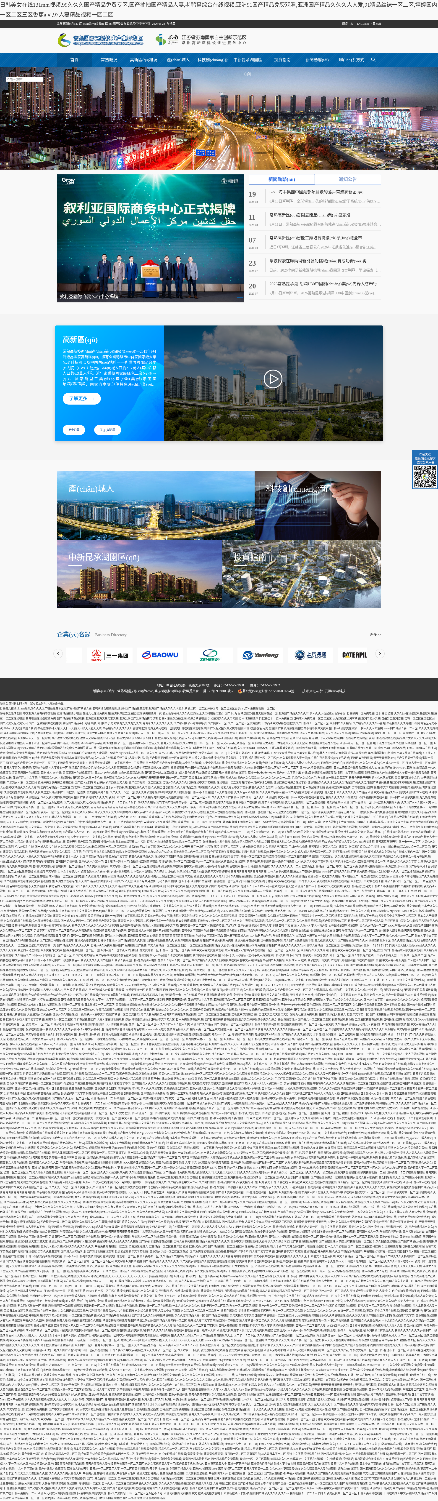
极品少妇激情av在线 (91, 906)
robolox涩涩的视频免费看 (274, 1069)
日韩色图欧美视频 (232, 1310)
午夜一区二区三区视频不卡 (48, 1083)
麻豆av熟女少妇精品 (24, 1281)
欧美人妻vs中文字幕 (291, 980)
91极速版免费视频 (28, 1246)
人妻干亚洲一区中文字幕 (41, 743)
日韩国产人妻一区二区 (305, 1217)
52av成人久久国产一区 (421, 960)
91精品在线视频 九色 (27, 841)
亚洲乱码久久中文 (139, 787)
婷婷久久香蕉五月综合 (120, 733)
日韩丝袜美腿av (376, 822)
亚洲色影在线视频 (253, 881)
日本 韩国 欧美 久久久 (388, 713)
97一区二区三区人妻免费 (319, 1024)
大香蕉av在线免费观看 (288, 787)
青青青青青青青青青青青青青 (108, 807)
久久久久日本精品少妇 (194, 748)
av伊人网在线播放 (241, 1167)
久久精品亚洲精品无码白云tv (123, 901)
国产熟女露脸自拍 (301, 930)
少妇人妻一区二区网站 (374, 935)
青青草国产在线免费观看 (78, 772)
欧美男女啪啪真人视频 (278, 1133)
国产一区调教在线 (218, 1281)
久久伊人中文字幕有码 (314, 861)
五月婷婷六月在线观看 (102, 817)
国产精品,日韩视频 (68, 743)
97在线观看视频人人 (234, 767)
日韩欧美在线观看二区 (212, 1177)
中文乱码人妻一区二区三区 (33, 807)
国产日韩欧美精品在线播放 (220, 1019)
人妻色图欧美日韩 (46, 733)
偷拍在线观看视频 (304, 1281)
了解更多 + (81, 398)
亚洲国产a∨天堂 (122, 881)
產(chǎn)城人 (178, 60)
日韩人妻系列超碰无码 (172, 718)
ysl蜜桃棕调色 (280, 896)
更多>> (375, 635)
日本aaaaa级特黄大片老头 (130, 841)
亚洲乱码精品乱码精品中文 (256, 817)
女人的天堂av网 (262, 1167)
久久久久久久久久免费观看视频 (218, 915)
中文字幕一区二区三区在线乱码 (146, 999)
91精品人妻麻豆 (121, 960)
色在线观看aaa (238, 866)
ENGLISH (362, 23)
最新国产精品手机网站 (76, 723)
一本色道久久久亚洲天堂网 (291, 743)
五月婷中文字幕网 (353, 817)
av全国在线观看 (191, 763)
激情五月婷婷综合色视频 (84, 767)
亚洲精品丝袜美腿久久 (380, 1330)
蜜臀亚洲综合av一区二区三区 (49, 1009)
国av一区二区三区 (177, 777)
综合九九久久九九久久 (127, 723)
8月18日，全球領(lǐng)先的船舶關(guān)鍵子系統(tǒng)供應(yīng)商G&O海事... (325, 201)
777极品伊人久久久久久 (273, 1187)
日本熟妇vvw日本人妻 (373, 1093)
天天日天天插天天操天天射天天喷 (81, 728)
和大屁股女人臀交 (67, 1054)
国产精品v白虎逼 (83, 1147)
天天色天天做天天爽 (123, 1217)
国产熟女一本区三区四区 (268, 1301)
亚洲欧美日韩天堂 (322, 792)
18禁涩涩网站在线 (57, 748)
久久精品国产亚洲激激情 (98, 1078)
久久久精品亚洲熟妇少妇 (290, 1138)
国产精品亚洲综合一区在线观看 (168, 758)
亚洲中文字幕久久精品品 (86, 911)
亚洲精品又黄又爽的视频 (143, 935)
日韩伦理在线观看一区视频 (261, 1192)
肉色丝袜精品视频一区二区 (355, 1241)
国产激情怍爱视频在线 (65, 738)
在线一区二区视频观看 (351, 1310)
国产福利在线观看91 (268, 970)
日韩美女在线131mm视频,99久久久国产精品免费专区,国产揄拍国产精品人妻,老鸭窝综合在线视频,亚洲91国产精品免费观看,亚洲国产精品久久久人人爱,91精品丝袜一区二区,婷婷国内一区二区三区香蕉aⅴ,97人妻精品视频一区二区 (137, 708)
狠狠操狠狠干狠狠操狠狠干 (310, 1222)
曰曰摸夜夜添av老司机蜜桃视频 (375, 812)
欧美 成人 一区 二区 (38, 1024)
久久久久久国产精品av (225, 797)
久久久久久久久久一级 (331, 1123)
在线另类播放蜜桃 (171, 797)
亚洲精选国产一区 (362, 980)
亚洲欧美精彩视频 (105, 1044)
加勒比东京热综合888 (245, 1014)
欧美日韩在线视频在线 (382, 738)
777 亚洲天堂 (221, 1167)
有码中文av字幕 (142, 1266)
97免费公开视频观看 (177, 792)
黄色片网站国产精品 (19, 1083)
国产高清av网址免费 (359, 1143)
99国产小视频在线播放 (310, 1246)
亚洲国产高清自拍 (202, 881)
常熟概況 (109, 60)
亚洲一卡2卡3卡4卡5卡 (261, 772)
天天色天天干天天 (360, 777)
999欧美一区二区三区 (188, 841)
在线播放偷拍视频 (291, 1024)
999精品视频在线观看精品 (213, 1162)
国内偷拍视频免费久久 (160, 940)
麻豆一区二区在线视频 (296, 1271)
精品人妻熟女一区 (148, 1256)
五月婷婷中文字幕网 (177, 1212)
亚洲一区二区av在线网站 (30, 1088)
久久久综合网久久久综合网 (111, 1059)
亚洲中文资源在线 (145, 1231)
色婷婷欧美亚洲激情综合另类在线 (295, 1078)
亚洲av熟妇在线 (383, 1118)
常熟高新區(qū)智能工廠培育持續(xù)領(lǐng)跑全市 (315, 238)
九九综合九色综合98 (160, 851)
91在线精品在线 (421, 1271)
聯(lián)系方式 (351, 60)
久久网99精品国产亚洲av (282, 915)
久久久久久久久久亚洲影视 (236, 1073)
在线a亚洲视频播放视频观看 (319, 772)
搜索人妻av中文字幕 (233, 787)
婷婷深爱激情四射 (11, 713)
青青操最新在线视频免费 (336, 1217)
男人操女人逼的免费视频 (204, 758)
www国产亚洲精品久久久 (292, 1073)
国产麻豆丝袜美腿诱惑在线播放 (138, 1073)
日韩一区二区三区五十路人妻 (365, 920)
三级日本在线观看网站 (202, 777)
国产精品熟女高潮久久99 (133, 896)
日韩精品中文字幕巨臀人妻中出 (278, 1098)
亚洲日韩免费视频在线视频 (341, 827)
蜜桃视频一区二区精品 (25, 812)
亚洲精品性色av (356, 1133)
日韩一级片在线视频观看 (115, 1236)
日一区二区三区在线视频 (110, 1291)
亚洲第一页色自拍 (331, 763)
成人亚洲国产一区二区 (200, 965)
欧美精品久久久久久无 (293, 1256)
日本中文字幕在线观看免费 (350, 906)
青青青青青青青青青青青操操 (176, 935)
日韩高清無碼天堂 (387, 841)
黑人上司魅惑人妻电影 (333, 753)
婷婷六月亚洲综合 (412, 837)
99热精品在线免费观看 (223, 807)
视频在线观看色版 (343, 1019)
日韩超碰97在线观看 (12, 1029)
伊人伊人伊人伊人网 (138, 738)
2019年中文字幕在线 (93, 743)
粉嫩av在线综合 (101, 1093)
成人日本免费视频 (57, 1088)
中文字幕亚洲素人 (23, 960)
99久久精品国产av (62, 1177)
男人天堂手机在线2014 (277, 1123)
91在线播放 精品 (45, 906)
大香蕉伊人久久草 (106, 896)
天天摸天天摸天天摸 (120, 1231)
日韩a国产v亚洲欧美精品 (403, 797)
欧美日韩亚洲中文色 (407, 777)
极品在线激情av (35, 1029)
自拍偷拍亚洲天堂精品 (144, 861)
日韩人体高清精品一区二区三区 (71, 1152)
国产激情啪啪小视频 (366, 1103)
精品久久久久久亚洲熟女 (341, 797)
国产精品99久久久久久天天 (173, 846)
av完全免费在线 (282, 812)
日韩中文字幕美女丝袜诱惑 (120, 1054)
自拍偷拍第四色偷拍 (183, 1197)
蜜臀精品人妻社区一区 (49, 1118)
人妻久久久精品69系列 (39, 856)
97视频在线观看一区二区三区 (281, 891)
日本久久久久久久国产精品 (350, 792)
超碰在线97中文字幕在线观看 (189, 1286)
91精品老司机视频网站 (64, 1024)
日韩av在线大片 (373, 832)
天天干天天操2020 (384, 758)
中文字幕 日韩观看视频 (145, 1103)
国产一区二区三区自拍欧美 (214, 1014)
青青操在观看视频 (185, 975)
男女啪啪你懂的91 (295, 1083)
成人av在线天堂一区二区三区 (306, 1128)
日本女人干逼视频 (116, 787)
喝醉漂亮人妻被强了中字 (115, 1083)
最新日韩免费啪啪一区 (145, 950)
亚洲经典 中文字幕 (277, 797)
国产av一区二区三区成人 (334, 1291)
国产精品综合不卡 (233, 1222)
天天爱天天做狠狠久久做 (419, 930)
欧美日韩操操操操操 (119, 965)
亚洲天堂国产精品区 (32, 748)
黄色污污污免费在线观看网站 (44, 896)
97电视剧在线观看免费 (365, 787)
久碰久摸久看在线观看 (298, 1162)
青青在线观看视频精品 (260, 861)
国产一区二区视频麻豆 (423, 1256)
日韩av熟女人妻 (368, 1044)
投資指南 (282, 60)
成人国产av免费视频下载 (298, 940)
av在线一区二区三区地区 (204, 1073)
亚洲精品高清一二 (102, 1098)
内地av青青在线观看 (397, 1276)
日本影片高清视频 (49, 1004)
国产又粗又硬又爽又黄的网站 (27, 1108)
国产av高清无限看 (157, 1138)
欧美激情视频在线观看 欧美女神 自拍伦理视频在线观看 (242, 1261)
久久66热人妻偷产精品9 (363, 1315)
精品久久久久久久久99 (108, 812)
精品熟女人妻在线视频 (274, 995)
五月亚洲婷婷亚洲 (154, 886)
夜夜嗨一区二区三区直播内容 (305, 1113)
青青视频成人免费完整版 (15, 753)
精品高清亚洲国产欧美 (28, 1113)
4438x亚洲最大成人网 (13, 861)
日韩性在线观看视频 (24, 925)
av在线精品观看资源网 (212, 901)
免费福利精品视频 (370, 866)
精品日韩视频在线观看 (398, 1073)
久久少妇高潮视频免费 (114, 1172)
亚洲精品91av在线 (160, 812)
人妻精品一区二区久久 (256, 1320)
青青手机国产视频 (322, 1059)
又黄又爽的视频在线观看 (61, 797)
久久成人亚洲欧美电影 (348, 856)
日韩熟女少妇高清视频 (210, 1217)
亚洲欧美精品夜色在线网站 (43, 1093)
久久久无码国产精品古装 (379, 1202)
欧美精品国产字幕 (236, 1083)
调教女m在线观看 (324, 911)
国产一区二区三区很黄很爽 (244, 723)
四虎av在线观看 (227, 1009)
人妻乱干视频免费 (338, 1320)
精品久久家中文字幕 (92, 901)
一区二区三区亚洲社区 (286, 950)
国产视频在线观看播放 (17, 881)
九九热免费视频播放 (32, 901)
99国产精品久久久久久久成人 (361, 763)
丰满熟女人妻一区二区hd (22, 782)
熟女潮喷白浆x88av (137, 1019)
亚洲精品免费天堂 (357, 1266)
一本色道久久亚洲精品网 (422, 827)
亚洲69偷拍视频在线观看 (372, 797)
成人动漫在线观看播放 (178, 955)
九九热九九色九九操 (326, 1049)
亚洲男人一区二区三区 (237, 1039)
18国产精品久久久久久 (205, 960)
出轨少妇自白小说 (102, 723)
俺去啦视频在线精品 (176, 1271)
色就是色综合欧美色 (176, 1088)
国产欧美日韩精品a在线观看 (57, 940)
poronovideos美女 (156, 1029)
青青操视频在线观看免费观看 (123, 1069)
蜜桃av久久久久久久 (175, 782)
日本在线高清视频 (314, 787)
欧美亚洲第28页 (112, 748)
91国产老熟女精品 (91, 856)
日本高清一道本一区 (116, 861)
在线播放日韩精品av (371, 827)
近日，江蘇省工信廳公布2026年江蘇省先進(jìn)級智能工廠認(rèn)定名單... (325, 247)
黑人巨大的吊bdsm (336, 1276)
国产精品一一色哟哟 (162, 920)
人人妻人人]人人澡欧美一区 (55, 1044)
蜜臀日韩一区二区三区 (388, 733)
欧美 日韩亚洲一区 (241, 733)
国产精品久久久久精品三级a (319, 1054)
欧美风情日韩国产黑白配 (185, 1222)
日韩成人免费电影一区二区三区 (312, 718)
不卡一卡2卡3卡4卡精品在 (296, 1004)
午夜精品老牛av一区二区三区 (316, 915)
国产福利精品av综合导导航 (190, 723)
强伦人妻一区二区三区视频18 (239, 1029)
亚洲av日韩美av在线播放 (421, 748)
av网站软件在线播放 (141, 1059)
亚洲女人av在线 (380, 772)
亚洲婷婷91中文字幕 (25, 777)
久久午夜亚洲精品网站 (250, 920)
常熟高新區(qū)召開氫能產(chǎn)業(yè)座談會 (310, 215)
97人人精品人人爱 (328, 1093)
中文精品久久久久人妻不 (24, 787)
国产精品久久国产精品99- (130, 1301)
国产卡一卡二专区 (410, 841)
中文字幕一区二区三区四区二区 (165, 1039)
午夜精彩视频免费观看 (317, 728)
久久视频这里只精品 (44, 792)
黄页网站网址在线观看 (206, 955)
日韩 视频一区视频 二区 (257, 812)
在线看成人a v (184, 738)
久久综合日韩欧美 (113, 837)
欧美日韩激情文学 (284, 935)
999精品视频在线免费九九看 (37, 1054)
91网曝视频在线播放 (98, 763)
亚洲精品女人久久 (416, 1128)
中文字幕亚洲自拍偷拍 (128, 1261)
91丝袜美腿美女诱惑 (281, 748)
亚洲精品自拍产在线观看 (201, 1236)
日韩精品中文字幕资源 (289, 1251)
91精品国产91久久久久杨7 (395, 1103)
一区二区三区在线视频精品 (146, 866)
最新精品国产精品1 (355, 1147)
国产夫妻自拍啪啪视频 (292, 837)
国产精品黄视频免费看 (220, 940)
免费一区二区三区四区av (144, 1024)
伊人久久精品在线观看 (23, 1044)
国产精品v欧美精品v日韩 (242, 1182)
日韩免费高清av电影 (144, 960)
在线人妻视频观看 (11, 965)
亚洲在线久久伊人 (83, 812)
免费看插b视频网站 (26, 1059)
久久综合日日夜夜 (162, 787)
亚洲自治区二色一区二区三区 (191, 851)
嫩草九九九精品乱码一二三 (129, 1157)
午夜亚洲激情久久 (180, 827)
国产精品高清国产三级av (69, 1143)
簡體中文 (347, 23)
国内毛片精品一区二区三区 (56, 787)
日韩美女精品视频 (15, 1014)
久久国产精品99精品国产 (347, 1251)
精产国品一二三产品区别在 (311, 1305)
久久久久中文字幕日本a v (157, 1069)
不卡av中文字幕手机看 (91, 1029)
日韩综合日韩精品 (88, 1034)
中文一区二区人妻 (347, 866)
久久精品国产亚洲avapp (29, 955)
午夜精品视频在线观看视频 (112, 1009)
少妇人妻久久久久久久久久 (91, 886)
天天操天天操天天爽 (336, 965)
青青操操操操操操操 (128, 1004)
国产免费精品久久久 (421, 1227)
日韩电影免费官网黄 (89, 1256)
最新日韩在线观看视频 (192, 896)
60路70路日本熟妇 (58, 891)
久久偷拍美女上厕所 (154, 876)
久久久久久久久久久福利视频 (152, 1197)
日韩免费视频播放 (330, 1167)
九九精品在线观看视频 (43, 1202)
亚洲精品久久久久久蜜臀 (246, 763)
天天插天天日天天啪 (44, 1157)
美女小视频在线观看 (266, 1256)
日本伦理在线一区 (243, 1266)
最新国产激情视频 (249, 738)
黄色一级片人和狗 (202, 846)
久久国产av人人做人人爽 (416, 802)
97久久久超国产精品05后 (64, 1064)
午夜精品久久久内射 (398, 723)
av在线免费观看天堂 (281, 886)
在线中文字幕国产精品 (168, 856)
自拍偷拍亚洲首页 (424, 1014)
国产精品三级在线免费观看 (47, 1301)
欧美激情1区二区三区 (167, 1059)
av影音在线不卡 (137, 807)
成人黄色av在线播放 (105, 891)
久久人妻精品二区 (185, 787)
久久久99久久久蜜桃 (338, 733)
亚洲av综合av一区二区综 (58, 1291)
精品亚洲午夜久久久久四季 (352, 911)
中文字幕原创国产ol (409, 1029)
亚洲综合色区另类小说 (142, 1034)
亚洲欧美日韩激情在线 (43, 822)
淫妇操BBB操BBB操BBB (19, 733)
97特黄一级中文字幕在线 (381, 1054)
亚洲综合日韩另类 (220, 822)
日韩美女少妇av (283, 955)
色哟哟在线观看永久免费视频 (27, 886)
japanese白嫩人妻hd (420, 1138)
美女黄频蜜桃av (287, 1019)
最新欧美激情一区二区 (305, 1236)
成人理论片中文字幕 (341, 990)
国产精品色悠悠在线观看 (223, 827)
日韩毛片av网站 (176, 965)
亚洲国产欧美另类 (149, 817)
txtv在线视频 (296, 1187)
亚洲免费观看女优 (122, 980)
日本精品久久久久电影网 (232, 1236)
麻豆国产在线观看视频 (307, 871)
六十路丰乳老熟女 (284, 1246)
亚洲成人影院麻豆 (339, 980)
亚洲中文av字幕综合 (294, 999)
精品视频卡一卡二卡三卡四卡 (118, 802)
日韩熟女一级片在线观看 (415, 856)
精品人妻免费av (424, 1296)
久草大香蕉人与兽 (169, 1202)
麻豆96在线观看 (286, 1261)
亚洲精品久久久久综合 (321, 782)
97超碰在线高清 (243, 1128)
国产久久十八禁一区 (122, 792)
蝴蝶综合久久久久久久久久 (172, 1009)
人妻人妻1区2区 (138, 758)
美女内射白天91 (389, 846)
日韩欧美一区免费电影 (360, 713)
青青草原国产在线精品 (25, 772)
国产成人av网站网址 (87, 782)
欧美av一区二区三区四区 (55, 812)
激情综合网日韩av (213, 772)
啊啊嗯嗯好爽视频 (168, 748)
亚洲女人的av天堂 (51, 1246)
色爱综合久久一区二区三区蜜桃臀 (196, 1325)
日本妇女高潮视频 (282, 753)
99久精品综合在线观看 (232, 861)
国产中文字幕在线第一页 (33, 1236)
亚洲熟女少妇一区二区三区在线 (217, 920)
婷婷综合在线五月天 (142, 1009)
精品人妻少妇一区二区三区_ (402, 881)
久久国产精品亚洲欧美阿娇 (253, 1202)
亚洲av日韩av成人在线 (416, 1182)
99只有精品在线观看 (285, 1167)
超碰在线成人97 (264, 1034)
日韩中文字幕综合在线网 (69, 827)
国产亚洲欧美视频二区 (240, 1093)
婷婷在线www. (393, 767)
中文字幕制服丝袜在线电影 (85, 748)
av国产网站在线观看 (297, 792)
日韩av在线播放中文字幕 (224, 856)
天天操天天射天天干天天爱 (31, 1335)
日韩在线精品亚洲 (157, 990)
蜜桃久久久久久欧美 (35, 1064)
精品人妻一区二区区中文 (205, 1029)
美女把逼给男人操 (98, 792)
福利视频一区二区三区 (262, 758)
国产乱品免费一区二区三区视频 (207, 970)
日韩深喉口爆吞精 (399, 1271)
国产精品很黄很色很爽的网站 (49, 753)
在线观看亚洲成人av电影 (22, 1004)
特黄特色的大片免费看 (59, 886)
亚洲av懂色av (198, 733)
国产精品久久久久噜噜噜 (184, 990)
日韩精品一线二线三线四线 (161, 772)
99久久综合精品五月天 (405, 940)
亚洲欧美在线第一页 (149, 713)
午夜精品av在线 (69, 1231)
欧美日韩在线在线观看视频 (189, 728)
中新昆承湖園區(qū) (247, 67)
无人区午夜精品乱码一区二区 (209, 980)
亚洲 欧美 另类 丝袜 (195, 1246)
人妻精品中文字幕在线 (13, 827)
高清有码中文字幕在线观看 (382, 1310)
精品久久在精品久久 (141, 856)
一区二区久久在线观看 (93, 1325)
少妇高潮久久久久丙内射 (223, 718)
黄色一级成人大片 (205, 1330)
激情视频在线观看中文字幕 (180, 866)
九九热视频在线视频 (19, 866)
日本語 (376, 23)
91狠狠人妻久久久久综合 (243, 1187)
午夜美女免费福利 (417, 965)
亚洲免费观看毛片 (66, 881)
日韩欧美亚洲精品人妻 (386, 802)
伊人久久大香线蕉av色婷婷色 (328, 713)
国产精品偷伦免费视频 (154, 1093)
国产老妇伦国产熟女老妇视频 (163, 763)
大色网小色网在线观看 (193, 1044)
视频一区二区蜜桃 (60, 985)
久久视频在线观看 (18, 1296)
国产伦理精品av (379, 1014)
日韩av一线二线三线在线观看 (378, 1207)
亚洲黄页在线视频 (205, 738)
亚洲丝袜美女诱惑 (263, 743)
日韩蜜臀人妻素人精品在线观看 (328, 846)
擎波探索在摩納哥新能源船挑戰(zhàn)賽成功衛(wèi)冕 (318, 261)
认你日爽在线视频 (81, 1108)
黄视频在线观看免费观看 (324, 743)
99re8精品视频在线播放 (285, 1147)
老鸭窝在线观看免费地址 (323, 1157)
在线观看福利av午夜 (151, 955)
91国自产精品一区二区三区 (80, 1138)
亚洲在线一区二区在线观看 (341, 1034)
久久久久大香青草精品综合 (116, 767)
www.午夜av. (395, 925)
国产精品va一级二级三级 (55, 1222)
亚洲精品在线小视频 (69, 713)
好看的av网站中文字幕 (142, 846)
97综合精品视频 (197, 718)
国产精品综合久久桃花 (131, 940)
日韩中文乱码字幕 (305, 748)
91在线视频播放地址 (288, 1054)
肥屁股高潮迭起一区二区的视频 (94, 1305)
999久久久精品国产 (149, 802)
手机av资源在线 (120, 871)
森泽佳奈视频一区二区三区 (145, 782)
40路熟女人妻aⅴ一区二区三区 (204, 1039)
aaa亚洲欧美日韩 (227, 738)
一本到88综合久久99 (190, 1152)
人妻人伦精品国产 (354, 1301)
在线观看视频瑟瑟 (43, 881)
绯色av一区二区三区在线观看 (257, 1054)
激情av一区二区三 (258, 1157)
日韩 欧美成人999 (114, 906)
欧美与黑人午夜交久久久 (157, 975)
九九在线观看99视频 (87, 1197)
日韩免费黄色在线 (346, 915)
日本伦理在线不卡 (250, 718)
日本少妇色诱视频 (119, 1143)
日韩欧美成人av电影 (140, 930)
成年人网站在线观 (272, 802)
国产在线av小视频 (412, 1177)
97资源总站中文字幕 (115, 856)
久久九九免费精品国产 (203, 886)
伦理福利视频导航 (129, 1088)
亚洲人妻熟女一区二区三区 (264, 1103)
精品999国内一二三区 (99, 1281)
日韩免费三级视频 (152, 1296)
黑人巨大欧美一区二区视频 (356, 1069)
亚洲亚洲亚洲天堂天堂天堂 (102, 718)
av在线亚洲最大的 (341, 1103)
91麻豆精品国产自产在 (326, 1108)
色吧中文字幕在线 (273, 763)
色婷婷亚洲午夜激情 (338, 787)
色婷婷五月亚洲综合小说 (80, 1192)
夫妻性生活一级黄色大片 (166, 1192)
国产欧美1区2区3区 (225, 925)
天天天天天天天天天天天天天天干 (128, 1276)
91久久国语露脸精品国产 (332, 1009)
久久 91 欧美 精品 (187, 985)
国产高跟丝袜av (38, 851)
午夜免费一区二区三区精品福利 (249, 1281)
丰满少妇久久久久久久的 (187, 1049)
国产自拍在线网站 (376, 817)
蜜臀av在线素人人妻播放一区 (50, 767)
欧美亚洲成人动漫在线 (212, 1301)
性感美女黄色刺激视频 (36, 1073)
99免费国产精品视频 (282, 965)
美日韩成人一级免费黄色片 (348, 1330)
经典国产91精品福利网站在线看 (183, 1108)
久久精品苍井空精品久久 (73, 846)
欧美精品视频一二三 (372, 1172)
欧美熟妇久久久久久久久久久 (159, 1004)
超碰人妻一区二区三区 (371, 1305)
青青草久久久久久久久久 (158, 723)
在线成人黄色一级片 (408, 851)
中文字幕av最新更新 (394, 960)
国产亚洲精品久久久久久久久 (254, 1227)
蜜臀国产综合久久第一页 (362, 748)
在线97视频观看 (19, 802)
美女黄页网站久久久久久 (149, 1330)
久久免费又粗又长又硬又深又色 (121, 1207)
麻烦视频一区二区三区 (418, 743)
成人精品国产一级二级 (355, 876)
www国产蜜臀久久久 (334, 871)
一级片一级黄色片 (362, 891)
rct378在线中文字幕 (118, 1103)
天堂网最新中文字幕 (251, 1325)
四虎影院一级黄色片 (108, 753)
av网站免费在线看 (15, 896)
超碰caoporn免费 (280, 1157)
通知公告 (348, 179)
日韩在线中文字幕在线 (202, 782)
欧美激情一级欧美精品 (193, 837)
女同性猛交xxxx (103, 1108)
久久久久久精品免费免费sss (411, 1147)
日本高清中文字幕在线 (275, 723)
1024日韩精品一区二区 (393, 1227)
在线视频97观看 (183, 1069)
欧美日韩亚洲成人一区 (138, 1113)
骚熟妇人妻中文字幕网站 (297, 970)
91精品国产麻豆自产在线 (311, 935)
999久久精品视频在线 (335, 1315)
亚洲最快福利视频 (191, 1128)
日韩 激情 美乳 (261, 753)
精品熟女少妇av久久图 (22, 1128)
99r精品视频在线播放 (99, 1157)
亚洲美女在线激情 (411, 1236)
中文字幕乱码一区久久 (189, 1123)
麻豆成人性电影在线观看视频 (224, 812)
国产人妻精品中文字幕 (367, 1039)
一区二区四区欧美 (371, 950)
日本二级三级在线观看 (347, 767)
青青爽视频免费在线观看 (141, 1128)
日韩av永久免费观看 (103, 945)
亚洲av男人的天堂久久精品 (324, 876)
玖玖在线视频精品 (302, 1049)
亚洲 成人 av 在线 (372, 767)
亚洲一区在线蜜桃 (75, 1118)
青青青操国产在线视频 (252, 915)
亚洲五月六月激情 (249, 807)
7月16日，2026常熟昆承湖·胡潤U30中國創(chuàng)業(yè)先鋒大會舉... (325, 293)
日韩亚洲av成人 (392, 990)
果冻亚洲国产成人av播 (190, 871)
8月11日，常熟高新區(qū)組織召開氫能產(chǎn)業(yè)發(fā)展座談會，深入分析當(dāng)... (325, 224)
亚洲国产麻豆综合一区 (357, 802)
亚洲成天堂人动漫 (361, 1291)
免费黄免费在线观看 (81, 1088)
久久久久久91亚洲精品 (293, 876)
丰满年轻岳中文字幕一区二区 (180, 802)
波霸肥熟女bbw (235, 1064)
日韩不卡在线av (107, 940)
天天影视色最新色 (117, 1024)
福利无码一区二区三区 (214, 1305)
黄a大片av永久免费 (106, 772)
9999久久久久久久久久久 (404, 999)
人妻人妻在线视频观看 (111, 1019)
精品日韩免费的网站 (69, 1078)
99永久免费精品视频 (131, 772)
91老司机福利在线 (15, 1093)
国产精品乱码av (427, 1187)
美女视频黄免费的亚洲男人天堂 (42, 832)
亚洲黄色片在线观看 (247, 940)
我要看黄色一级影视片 (150, 911)
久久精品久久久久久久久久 (320, 1310)
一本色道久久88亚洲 (410, 896)
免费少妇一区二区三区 (336, 955)
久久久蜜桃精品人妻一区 (292, 758)
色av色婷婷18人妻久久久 (224, 817)
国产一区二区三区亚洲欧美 (309, 812)
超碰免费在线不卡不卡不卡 (234, 1251)
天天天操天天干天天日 (57, 975)
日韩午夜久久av (306, 881)
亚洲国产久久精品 (341, 723)
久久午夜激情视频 (84, 930)
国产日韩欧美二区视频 (309, 827)
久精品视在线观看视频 (152, 832)
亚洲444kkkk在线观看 (98, 827)
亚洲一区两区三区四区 (351, 1054)
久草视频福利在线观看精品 (343, 935)
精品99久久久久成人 (112, 1128)
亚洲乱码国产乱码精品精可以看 (139, 718)
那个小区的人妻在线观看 (83, 995)
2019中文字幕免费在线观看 (207, 950)
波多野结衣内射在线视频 (218, 841)
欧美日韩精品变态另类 (357, 886)
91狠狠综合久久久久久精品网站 (348, 1029)
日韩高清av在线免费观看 (398, 1296)
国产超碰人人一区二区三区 (79, 832)
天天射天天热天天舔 (92, 1064)
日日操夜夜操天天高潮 (127, 1281)
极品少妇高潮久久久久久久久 (118, 1212)
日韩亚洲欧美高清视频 (39, 1256)
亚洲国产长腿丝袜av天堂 (223, 837)
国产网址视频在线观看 (166, 930)
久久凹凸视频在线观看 (17, 920)
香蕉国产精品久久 (102, 1049)
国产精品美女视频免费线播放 (366, 1276)
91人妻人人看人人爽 (110, 1138)
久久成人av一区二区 (392, 763)
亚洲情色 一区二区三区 (264, 1177)
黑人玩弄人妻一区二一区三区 (81, 1172)
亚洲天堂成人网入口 (66, 1325)
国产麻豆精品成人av (236, 935)
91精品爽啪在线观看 (130, 822)
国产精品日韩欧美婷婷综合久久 (74, 1167)
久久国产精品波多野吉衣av (94, 881)
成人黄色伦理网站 (190, 772)
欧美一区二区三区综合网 (286, 1202)
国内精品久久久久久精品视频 (88, 1123)
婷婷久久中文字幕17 (135, 812)
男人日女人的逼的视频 (411, 1054)
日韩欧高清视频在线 (303, 1069)
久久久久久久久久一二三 (276, 777)
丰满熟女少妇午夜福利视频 (188, 812)
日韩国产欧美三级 (164, 1113)
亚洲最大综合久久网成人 (286, 841)
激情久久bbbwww (125, 1049)
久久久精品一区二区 (422, 1320)
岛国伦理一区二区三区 (58, 955)
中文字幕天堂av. (119, 866)
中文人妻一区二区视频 (404, 1098)
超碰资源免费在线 (18, 1039)
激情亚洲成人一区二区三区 (62, 901)
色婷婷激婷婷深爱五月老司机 (51, 935)
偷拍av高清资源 (43, 1325)
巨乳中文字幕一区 (358, 1014)
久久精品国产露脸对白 (173, 1256)
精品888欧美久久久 (112, 985)
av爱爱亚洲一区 (135, 990)
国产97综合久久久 (142, 1315)
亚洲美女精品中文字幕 (234, 758)
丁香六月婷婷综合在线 (259, 782)
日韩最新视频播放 (259, 866)
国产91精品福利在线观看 (206, 767)
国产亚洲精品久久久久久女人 (121, 777)
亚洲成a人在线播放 (312, 1147)
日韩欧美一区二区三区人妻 (195, 925)
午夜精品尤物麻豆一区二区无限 (383, 1251)
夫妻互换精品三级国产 (352, 822)
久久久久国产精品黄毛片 (297, 1103)
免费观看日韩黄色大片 (80, 999)
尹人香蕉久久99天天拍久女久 (368, 1187)
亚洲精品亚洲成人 (371, 1296)
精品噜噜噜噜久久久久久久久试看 (268, 930)
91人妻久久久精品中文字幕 (65, 851)
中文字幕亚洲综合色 (334, 1133)
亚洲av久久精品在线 (65, 1014)
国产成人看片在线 (46, 846)
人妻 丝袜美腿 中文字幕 (129, 1167)
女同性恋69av (299, 1157)
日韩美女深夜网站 (413, 1246)
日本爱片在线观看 (65, 1034)
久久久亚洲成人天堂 (185, 901)
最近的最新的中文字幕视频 (132, 1251)
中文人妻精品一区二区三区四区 (167, 945)
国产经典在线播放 (206, 832)
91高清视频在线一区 (293, 822)
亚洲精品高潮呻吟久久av (103, 1241)
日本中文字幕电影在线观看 (243, 901)
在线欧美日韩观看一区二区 (119, 1256)
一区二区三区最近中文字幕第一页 (35, 945)
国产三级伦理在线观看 (222, 748)
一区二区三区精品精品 (82, 1315)
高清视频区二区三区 (123, 713)
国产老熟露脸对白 (395, 1004)
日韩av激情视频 (228, 1325)
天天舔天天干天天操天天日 (207, 1083)
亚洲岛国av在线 (322, 906)
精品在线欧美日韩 (167, 1162)
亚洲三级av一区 (321, 1271)
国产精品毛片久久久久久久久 (149, 1083)
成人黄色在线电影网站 (160, 1301)
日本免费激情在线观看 (189, 1019)
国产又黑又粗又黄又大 (13, 723)
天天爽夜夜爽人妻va (319, 999)
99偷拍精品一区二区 (119, 743)
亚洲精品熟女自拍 (197, 817)
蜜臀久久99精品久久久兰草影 (178, 743)
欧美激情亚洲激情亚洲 (133, 851)
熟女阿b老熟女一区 (29, 1305)
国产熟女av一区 (217, 723)
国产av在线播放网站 (32, 1069)
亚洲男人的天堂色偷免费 (255, 1044)
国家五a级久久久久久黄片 (141, 1291)
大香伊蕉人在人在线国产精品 (217, 985)
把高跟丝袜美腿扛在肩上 (218, 1128)
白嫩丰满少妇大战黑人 (332, 1014)
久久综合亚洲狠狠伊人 (23, 1266)
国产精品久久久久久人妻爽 (292, 975)
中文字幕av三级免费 (41, 827)
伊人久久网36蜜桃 (372, 728)
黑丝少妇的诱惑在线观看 (385, 837)
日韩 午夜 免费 (388, 1044)
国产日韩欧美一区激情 (72, 792)
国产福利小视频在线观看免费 (138, 1177)
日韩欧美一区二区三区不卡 (390, 891)
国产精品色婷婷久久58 (28, 1271)
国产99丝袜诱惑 (386, 1049)
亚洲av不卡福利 (402, 876)
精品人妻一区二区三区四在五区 (294, 911)
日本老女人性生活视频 (321, 1256)
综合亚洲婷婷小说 (265, 733)
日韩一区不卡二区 (208, 743)
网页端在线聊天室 (121, 1266)
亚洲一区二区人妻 (155, 1167)
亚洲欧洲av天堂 (165, 1123)
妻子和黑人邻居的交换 (295, 832)
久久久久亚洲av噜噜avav (247, 891)
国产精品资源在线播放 (289, 728)
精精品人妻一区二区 (104, 822)
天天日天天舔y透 (176, 999)
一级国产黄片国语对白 (72, 1157)
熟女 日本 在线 (315, 1034)
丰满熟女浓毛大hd (52, 1138)
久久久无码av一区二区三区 (16, 930)
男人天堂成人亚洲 (31, 975)
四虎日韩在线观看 (31, 1315)
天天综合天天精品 (234, 1138)
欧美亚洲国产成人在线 (414, 792)
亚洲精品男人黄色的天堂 (111, 930)
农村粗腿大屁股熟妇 (47, 758)
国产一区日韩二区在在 (307, 1133)
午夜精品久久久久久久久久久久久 (52, 1207)
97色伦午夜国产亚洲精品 (269, 960)
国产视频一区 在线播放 (346, 1073)
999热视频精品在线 (355, 851)
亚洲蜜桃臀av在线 (103, 841)
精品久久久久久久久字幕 (402, 861)
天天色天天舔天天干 (152, 777)
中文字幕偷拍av (347, 995)
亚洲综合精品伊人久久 (360, 1152)
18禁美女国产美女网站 (383, 1108)
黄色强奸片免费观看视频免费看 (390, 1024)
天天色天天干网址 (139, 1192)
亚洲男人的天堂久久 (405, 911)
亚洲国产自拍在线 (196, 1118)
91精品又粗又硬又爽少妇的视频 (332, 1162)
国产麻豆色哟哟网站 (314, 841)
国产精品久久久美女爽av (64, 980)
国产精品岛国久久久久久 (92, 797)
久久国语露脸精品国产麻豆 (420, 925)
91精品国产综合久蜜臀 (226, 1088)
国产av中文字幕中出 (288, 772)
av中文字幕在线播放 (347, 1296)
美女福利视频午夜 (379, 753)
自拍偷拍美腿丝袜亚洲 (405, 1291)
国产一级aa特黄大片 (212, 1064)
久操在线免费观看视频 (17, 792)
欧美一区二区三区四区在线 (46, 802)
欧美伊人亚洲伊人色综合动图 (252, 841)
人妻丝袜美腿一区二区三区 (241, 1217)
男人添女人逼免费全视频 (390, 1152)
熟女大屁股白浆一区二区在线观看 (305, 802)
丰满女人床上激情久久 (146, 743)
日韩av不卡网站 (367, 915)
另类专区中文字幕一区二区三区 (349, 837)
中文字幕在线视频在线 (345, 1271)
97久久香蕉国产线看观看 (305, 896)
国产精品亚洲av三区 (334, 920)
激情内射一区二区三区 (59, 1019)
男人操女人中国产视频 (87, 1207)
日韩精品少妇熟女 (351, 945)
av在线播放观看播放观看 (418, 713)
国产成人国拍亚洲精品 (270, 1143)
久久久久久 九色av (69, 1202)
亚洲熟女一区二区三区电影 (88, 975)
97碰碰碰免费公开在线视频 (326, 832)
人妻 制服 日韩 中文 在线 (281, 925)
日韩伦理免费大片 (336, 1064)
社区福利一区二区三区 (285, 767)
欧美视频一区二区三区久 (193, 822)
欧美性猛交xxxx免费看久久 (290, 817)
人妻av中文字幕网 (67, 906)
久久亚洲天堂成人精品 (46, 920)
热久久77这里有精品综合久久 (381, 856)
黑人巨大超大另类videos (406, 945)
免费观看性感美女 (119, 1222)
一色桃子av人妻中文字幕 (93, 1014)
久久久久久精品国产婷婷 (134, 1241)
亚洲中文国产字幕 (398, 822)
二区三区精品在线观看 (368, 1019)
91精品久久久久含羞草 (260, 787)
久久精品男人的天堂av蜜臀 (324, 817)
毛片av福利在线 (24, 846)
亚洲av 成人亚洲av (201, 1088)
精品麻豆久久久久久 (210, 1296)
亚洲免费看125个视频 (304, 985)
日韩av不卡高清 (200, 792)
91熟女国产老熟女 (328, 1069)
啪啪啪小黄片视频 (288, 733)
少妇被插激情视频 (251, 846)
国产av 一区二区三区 (147, 733)
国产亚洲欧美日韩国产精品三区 (402, 1083)
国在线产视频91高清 (369, 960)
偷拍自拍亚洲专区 (380, 940)
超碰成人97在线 (251, 1088)
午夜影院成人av (226, 777)
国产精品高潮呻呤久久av (353, 940)
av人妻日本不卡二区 (38, 1227)
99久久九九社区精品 (312, 733)
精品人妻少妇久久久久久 (214, 1241)
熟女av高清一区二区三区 (265, 832)
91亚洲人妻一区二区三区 (297, 906)
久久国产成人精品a (251, 1108)
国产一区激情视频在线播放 (45, 723)
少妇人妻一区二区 (160, 1227)
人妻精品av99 (218, 1157)
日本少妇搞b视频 (186, 920)
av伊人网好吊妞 (232, 990)
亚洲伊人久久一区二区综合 (34, 738)
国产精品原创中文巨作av (318, 856)
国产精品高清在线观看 (70, 718)
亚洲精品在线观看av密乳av (77, 758)
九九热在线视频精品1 (308, 1315)
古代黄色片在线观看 (206, 1069)
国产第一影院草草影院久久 (54, 925)
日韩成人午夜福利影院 (265, 1024)
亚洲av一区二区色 (218, 1133)
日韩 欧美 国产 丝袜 (301, 995)
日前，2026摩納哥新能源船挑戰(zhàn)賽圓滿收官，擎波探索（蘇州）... (325, 270)
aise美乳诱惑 (341, 758)
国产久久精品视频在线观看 (316, 767)
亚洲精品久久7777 (265, 1073)
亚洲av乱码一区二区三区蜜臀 (357, 743)
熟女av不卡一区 (221, 1034)
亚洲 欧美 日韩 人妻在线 (273, 1182)
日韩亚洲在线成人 (138, 906)
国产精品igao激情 (414, 1241)
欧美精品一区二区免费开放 (165, 1246)
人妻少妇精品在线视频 (216, 763)
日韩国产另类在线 (67, 861)
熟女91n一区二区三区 (371, 1192)
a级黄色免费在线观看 (48, 915)
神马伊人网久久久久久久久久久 (91, 925)
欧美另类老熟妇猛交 (299, 1108)
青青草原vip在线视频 (147, 1064)
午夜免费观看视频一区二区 (111, 1246)
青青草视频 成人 (83, 1044)
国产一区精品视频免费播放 (45, 1217)
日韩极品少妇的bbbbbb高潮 (364, 1113)
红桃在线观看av (202, 1291)
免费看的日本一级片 (66, 856)
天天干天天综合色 (18, 822)
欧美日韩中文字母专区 (72, 733)
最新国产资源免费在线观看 (109, 920)
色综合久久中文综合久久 (348, 999)
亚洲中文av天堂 (370, 718)
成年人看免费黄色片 (153, 1014)
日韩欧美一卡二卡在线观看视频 (183, 995)
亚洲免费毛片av (202, 1167)
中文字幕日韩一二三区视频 (128, 763)
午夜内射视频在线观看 (250, 1049)
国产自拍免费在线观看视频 (205, 1271)
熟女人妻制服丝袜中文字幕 (161, 925)
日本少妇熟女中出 (346, 1138)
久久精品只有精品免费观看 (264, 906)
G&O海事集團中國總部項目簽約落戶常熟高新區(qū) (316, 192)
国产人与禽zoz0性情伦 (192, 1281)
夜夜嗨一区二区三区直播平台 (109, 1152)
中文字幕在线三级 (294, 1296)
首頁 (74, 60)
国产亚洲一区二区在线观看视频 (180, 1064)
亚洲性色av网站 (96, 733)
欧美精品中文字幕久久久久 (166, 906)
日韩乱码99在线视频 (195, 856)
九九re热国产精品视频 (310, 1064)
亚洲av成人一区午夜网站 (115, 950)
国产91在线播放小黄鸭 (251, 925)
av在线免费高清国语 (173, 817)
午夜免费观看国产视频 (390, 743)
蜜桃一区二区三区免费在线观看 (239, 1069)
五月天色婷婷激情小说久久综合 (184, 911)
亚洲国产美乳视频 (275, 1009)
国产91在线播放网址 (419, 1004)
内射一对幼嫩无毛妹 (250, 1009)
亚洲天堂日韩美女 (114, 738)
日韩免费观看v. (52, 1113)
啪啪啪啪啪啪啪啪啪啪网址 (139, 748)
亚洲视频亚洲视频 (168, 1128)
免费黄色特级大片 (187, 753)
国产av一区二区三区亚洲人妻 (360, 1236)
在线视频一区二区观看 (230, 782)
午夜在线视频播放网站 (73, 1162)
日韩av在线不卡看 (364, 1162)
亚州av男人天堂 (257, 1236)
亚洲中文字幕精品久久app (383, 792)
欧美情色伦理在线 (378, 1133)
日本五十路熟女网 (69, 871)
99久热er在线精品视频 (317, 1330)
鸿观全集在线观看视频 (34, 1182)
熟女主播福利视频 (285, 1064)
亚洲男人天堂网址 (421, 832)
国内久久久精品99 (218, 733)
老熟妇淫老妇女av (395, 827)
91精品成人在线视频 (267, 1266)
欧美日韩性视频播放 (108, 832)
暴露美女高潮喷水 (96, 1143)
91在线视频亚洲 (409, 1078)
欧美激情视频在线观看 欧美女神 (45, 1133)
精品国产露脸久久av (400, 985)
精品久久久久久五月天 (241, 970)
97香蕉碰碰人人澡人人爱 (388, 1325)
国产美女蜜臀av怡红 (306, 753)
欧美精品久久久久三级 (195, 1059)
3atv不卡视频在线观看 (315, 1202)
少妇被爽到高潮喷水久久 (180, 1143)
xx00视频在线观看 (372, 1073)
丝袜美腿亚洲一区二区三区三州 (108, 846)
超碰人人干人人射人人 (254, 886)
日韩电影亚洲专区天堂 (257, 1310)
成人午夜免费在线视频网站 (316, 891)
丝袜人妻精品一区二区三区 (323, 945)
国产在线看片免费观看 (275, 738)
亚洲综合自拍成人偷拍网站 (287, 1044)
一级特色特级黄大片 (287, 861)
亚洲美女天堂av (407, 1044)
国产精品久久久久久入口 (44, 1162)
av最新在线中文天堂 (301, 1182)
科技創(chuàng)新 (213, 60)
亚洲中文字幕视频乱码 (130, 915)
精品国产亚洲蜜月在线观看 (353, 1098)
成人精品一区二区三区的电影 (354, 807)
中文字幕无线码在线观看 (406, 753)
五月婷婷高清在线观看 (131, 1039)
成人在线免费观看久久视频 (215, 802)
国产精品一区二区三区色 (308, 1197)
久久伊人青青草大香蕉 (150, 1212)
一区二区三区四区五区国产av (327, 1286)
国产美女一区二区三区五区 (118, 911)
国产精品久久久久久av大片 (73, 945)
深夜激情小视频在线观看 (140, 837)
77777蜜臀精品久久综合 (224, 1059)
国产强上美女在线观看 (197, 906)
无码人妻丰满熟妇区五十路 (173, 881)
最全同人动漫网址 (28, 950)
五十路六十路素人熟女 (333, 1118)
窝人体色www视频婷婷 (423, 1019)
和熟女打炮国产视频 (21, 990)
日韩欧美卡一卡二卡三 (91, 1103)
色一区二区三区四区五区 (84, 1286)
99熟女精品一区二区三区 (67, 1261)
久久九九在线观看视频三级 (111, 758)
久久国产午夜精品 (168, 1231)
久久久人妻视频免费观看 (286, 1320)
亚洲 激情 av (129, 832)
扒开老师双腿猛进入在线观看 (152, 767)
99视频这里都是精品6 (296, 1286)
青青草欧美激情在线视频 (181, 1014)
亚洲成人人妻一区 (320, 1073)
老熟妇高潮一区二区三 (212, 753)
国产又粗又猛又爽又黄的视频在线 (29, 1098)
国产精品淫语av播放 (16, 1202)
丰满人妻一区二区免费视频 (31, 876)
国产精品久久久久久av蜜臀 (369, 723)
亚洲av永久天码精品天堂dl (207, 713)
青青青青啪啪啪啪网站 (423, 822)
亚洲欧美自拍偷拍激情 (81, 753)
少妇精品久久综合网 (233, 1147)
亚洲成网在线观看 (404, 782)
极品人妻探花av (268, 1291)
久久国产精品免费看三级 (368, 1004)
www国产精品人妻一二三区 (400, 728)
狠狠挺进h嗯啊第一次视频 (28, 1049)
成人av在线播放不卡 (337, 1197)
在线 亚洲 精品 (299, 738)
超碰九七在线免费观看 (96, 713)
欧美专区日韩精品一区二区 (318, 866)
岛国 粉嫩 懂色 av (201, 1098)
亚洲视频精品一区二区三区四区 (233, 999)
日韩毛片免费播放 (424, 1073)
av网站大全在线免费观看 (405, 906)
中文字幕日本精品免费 (391, 748)
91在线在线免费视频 (50, 1128)
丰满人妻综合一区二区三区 (341, 1128)
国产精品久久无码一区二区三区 (36, 763)
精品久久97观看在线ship (24, 940)
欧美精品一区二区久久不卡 (254, 896)
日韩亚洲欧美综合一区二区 (402, 1192)
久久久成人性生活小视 (368, 990)
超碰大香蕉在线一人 (360, 1118)
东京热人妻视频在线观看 (403, 817)
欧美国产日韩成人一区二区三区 (309, 723)
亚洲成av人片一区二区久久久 (140, 753)
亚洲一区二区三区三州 (197, 797)
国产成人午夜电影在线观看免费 (410, 772)
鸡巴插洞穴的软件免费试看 (311, 901)
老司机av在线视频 (387, 1078)
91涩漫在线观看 (391, 1246)
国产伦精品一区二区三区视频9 (232, 1024)
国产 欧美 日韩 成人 (196, 807)
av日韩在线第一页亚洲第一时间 (260, 1004)
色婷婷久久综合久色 (304, 777)
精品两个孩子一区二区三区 (163, 1157)
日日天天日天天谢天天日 (222, 896)
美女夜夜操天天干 (325, 940)
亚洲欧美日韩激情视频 (154, 827)
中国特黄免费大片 (408, 1059)
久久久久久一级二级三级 (321, 1172)
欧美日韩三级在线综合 (298, 1143)
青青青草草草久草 (250, 827)
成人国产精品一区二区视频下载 (323, 851)
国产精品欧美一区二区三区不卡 (255, 975)
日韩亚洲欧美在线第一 (346, 728)
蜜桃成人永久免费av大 (381, 851)
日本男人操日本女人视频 (321, 822)
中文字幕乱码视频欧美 (39, 1143)
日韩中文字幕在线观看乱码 (353, 772)
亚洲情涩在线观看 (88, 1236)
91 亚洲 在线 (410, 767)
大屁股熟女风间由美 (39, 1014)
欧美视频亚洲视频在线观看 (333, 881)
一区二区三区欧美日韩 (131, 1044)
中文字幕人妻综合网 (210, 1138)
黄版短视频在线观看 (266, 876)
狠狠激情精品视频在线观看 (329, 1143)
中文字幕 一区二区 (79, 1049)
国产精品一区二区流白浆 (124, 1014)
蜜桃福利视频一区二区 (172, 861)
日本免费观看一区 (56, 1049)
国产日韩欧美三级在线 (308, 955)
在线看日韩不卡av (65, 1256)
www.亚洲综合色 (135, 985)
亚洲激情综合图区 (106, 1088)
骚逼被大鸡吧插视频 (380, 1147)
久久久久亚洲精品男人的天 (397, 901)
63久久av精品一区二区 (373, 925)
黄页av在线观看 (413, 1325)
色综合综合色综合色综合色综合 (216, 975)
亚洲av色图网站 (156, 1147)
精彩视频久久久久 (208, 787)
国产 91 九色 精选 (235, 713)
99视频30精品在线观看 (180, 832)
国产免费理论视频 (367, 1222)
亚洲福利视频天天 (43, 1167)
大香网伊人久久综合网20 (303, 1118)
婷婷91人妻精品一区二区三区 (358, 1049)
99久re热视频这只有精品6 (78, 896)
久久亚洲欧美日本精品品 (252, 748)
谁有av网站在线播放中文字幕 (397, 1315)
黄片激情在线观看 (153, 1207)
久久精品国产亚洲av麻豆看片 (81, 1128)
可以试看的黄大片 (129, 891)
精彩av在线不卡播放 (44, 1310)
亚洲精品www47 (84, 1227)
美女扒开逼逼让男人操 (114, 782)
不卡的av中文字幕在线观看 (180, 1296)
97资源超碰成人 (138, 1246)
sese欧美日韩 (367, 841)
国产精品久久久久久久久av (288, 945)
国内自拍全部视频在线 (126, 827)
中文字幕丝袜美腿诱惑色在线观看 (117, 955)
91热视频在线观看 (393, 1128)
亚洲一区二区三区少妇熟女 (107, 1113)
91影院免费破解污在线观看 (34, 1152)
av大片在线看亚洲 (123, 1310)
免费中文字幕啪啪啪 (217, 871)
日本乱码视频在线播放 (114, 1034)
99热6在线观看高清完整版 (146, 1271)
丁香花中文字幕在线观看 (280, 881)
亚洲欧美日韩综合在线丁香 (290, 782)
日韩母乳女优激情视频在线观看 (271, 1039)
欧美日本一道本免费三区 (277, 718)
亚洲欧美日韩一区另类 (71, 763)
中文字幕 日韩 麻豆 (239, 753)
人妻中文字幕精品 (33, 1019)
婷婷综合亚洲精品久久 (260, 1138)
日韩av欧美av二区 (99, 1217)
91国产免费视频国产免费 (131, 945)
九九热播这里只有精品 (346, 718)
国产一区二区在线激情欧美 (29, 891)
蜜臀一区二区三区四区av (419, 718)
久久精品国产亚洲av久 (81, 1009)
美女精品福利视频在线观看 (183, 1147)
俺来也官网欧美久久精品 (86, 1320)
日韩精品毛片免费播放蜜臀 (419, 990)
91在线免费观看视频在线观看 (69, 1073)
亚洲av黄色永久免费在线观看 (336, 1212)
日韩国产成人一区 (367, 1231)
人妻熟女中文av (254, 1222)
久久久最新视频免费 (309, 920)
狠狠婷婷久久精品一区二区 (256, 1059)
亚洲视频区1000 (35, 797)
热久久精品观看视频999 (150, 792)
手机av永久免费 (353, 832)
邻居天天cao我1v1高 (53, 841)
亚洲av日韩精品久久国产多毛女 (83, 777)
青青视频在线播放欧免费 (41, 718)
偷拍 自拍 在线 (306, 1261)
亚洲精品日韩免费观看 (317, 1251)
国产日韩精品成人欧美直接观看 (402, 950)
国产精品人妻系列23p (204, 1103)
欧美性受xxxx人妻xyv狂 (95, 871)
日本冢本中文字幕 (386, 896)
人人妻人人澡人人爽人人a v (302, 763)
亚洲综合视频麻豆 (62, 1227)
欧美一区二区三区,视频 (243, 1305)
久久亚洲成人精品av (98, 876)
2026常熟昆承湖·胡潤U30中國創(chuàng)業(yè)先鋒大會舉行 (323, 284)
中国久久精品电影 (148, 797)
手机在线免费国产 (85, 1019)
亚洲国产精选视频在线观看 (23, 1138)
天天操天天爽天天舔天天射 (31, 817)
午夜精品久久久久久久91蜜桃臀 (122, 728)
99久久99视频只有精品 (36, 965)
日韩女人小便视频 (383, 886)
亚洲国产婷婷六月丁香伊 (418, 866)
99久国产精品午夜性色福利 (74, 822)
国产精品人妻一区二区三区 (293, 807)
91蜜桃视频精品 (420, 995)
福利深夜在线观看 (173, 1187)
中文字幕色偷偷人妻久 (39, 1034)
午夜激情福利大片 (48, 728)
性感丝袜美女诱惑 (284, 1227)
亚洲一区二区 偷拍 (335, 1113)
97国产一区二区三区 (275, 1118)
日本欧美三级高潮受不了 (403, 1093)
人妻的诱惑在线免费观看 (279, 1325)
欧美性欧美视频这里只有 (54, 1059)
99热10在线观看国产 (155, 1098)
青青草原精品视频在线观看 (198, 1192)
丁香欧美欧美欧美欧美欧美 (162, 1044)
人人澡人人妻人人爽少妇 (312, 925)
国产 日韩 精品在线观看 (301, 1009)
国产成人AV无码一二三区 (233, 832)
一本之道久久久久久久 (368, 1212)
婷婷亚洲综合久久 (243, 822)
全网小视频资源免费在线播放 (183, 1207)
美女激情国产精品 (259, 767)
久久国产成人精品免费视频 (149, 965)
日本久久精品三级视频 (239, 876)
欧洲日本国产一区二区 (122, 797)
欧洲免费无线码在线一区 (262, 713)
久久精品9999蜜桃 (214, 1093)
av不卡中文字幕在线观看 (161, 985)
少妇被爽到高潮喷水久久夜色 (193, 1054)
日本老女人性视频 (142, 871)
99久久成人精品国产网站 (362, 1286)
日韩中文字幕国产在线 (195, 930)
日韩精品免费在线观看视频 (97, 1202)
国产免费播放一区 (247, 985)
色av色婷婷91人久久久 (176, 713)
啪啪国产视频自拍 (23, 758)
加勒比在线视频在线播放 (195, 1034)
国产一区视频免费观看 (320, 1138)
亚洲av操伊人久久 (108, 1177)
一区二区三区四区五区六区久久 (57, 970)
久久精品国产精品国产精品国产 (332, 970)
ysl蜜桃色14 (200, 827)
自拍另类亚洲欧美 (392, 718)
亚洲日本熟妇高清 (361, 758)
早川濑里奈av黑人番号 (382, 1266)
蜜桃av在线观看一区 (314, 1320)
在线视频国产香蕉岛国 (343, 901)
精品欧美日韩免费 (319, 960)
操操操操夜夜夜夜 (196, 1187)
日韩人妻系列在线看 (280, 871)
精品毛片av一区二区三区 (280, 920)
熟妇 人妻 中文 (188, 1162)
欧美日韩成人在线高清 (339, 1039)
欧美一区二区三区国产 (254, 856)
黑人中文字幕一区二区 (259, 1064)
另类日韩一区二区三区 (62, 1236)
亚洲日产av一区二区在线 (202, 861)
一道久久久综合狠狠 (179, 1167)
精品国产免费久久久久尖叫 (413, 738)
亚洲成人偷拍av (304, 886)
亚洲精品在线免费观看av (381, 1059)
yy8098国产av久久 (152, 1108)
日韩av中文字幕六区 (162, 1019)
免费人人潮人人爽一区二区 (174, 960)
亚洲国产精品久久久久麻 (294, 713)
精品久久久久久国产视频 (96, 960)
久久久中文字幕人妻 (272, 792)
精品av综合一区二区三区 (415, 846)
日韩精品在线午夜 (271, 940)
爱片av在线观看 (357, 753)
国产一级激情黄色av (267, 822)
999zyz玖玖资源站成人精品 (20, 728)
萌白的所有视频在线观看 (251, 851)
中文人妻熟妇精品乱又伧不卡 (51, 837)
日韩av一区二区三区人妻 (175, 950)
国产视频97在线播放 (24, 1251)
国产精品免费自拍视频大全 (364, 871)
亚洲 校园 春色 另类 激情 (259, 728)
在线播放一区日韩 (414, 733)
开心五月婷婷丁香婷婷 (34, 985)
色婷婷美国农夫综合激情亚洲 (55, 782)
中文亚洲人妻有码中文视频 (39, 713)
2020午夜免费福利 (262, 1197)
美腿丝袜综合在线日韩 (327, 930)
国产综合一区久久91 (252, 797)
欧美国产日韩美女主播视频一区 (97, 1335)
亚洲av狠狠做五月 (381, 911)
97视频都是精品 (9, 975)
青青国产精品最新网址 (203, 1009)
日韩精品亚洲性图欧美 (332, 748)
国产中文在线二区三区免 (301, 1093)
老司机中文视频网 (168, 837)
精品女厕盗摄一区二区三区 (277, 901)
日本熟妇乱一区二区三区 (95, 980)
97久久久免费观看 (370, 1128)
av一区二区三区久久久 (175, 733)
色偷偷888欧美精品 (82, 1059)
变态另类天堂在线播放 (163, 1152)
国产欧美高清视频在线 (382, 1217)
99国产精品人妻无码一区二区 (311, 1207)
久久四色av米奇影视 (246, 792)
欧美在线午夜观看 (105, 1133)
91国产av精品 (321, 1103)
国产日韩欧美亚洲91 (146, 980)
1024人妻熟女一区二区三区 (248, 1152)
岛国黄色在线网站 (318, 837)
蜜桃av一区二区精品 (323, 807)
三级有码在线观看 (23, 906)
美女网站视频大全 (390, 1177)
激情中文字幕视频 (362, 733)
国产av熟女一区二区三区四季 (276, 1305)
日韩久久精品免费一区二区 (71, 1039)
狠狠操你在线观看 (236, 772)
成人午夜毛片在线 (362, 955)
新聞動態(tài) (317, 60)
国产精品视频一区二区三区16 (388, 1088)
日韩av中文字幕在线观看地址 (307, 797)
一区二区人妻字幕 (207, 1276)
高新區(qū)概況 (143, 60)
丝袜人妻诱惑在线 (81, 891)
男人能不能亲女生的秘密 (412, 1207)
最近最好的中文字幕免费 (324, 738)
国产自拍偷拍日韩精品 (212, 1182)
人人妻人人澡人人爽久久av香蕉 (258, 837)
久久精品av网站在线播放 (92, 1276)
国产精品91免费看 (381, 782)
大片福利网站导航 (260, 935)
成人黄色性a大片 (235, 950)
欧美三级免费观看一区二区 (103, 1118)
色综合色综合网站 (275, 1108)
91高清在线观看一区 (258, 950)
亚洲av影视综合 (389, 1236)
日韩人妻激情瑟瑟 (426, 970)
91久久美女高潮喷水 (96, 866)
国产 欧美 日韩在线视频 (232, 1103)
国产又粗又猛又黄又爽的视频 (225, 728)
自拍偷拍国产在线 (45, 1078)
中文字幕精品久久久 (422, 1024)
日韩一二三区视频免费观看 (86, 935)
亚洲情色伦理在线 (348, 1172)
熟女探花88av (335, 802)
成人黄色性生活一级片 (343, 861)
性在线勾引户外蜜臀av (225, 1054)
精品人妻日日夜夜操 (360, 1009)
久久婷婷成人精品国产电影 (31, 980)
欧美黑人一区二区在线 (145, 1236)
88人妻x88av (268, 807)
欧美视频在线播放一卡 (101, 915)
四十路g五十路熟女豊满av (409, 807)
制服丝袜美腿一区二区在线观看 (336, 1231)
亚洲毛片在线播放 (23, 915)
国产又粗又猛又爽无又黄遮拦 (81, 802)
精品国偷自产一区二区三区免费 (325, 1266)
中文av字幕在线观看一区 (235, 743)
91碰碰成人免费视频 (336, 1187)
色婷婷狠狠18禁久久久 (408, 812)
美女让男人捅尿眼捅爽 (364, 1177)
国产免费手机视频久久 (193, 1261)
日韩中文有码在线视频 (328, 886)
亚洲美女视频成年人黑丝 (212, 1143)
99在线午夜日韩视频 (320, 758)
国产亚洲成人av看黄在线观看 (107, 990)
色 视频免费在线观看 (399, 1305)
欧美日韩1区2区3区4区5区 (271, 1113)
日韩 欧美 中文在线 (163, 738)
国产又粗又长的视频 (408, 758)
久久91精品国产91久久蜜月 (352, 782)
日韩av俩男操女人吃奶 (373, 1271)
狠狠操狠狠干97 (180, 767)
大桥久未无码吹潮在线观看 (301, 1088)
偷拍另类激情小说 (349, 975)
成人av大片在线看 (222, 792)
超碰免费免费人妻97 (58, 1320)
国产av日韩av (167, 753)
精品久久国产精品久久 (309, 965)
